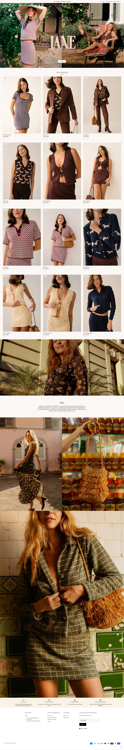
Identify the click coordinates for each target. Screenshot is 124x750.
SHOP (51, 5)
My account (50, 715)
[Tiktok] (83, 728)
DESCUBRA (62, 61)
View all (62, 74)
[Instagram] (81, 728)
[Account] (114, 6)
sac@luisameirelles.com (34, 718)
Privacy (49, 721)
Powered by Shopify (13, 743)
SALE (65, 5)
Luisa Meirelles (8, 743)
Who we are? (65, 715)
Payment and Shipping (52, 719)
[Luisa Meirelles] (7, 5)
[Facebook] (79, 728)
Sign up (82, 724)
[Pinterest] (85, 728)
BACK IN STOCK (58, 5)
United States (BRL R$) (116, 1)
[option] (62, 35)
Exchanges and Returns (108, 1)
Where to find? (66, 717)
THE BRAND (72, 5)
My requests (102, 1)
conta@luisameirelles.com (35, 721)
